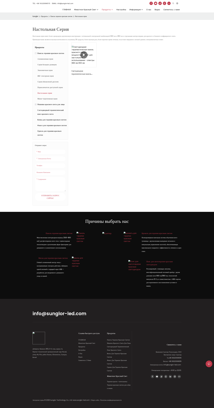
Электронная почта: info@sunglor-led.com (165, 365)
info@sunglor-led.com (59, 313)
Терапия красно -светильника (117, 381)
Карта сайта (96, 400)
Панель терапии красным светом (61, 16)
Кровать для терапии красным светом (157, 233)
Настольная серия (81, 16)
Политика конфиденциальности (111, 400)
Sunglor (35, 16)
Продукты (44, 16)
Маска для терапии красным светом (53, 258)
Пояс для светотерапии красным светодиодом (159, 263)
